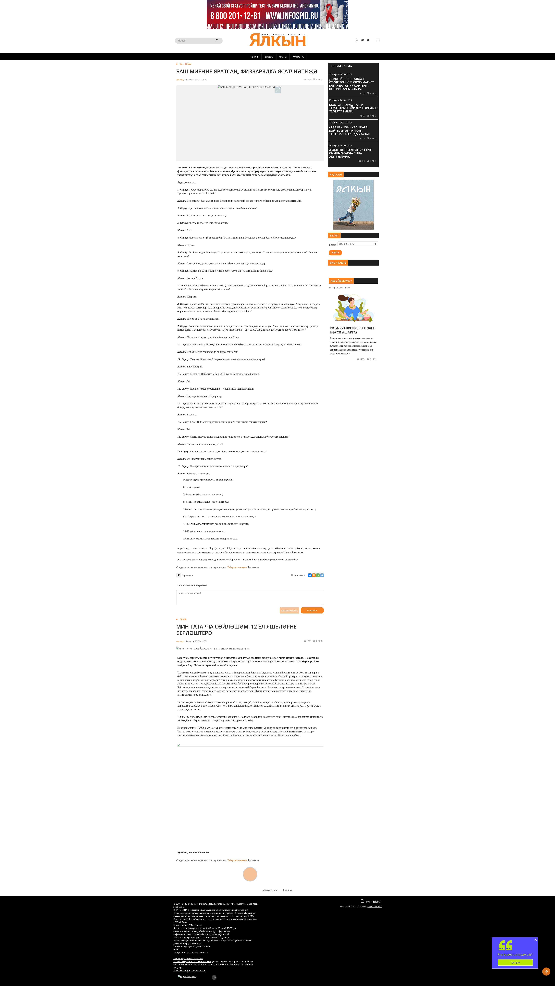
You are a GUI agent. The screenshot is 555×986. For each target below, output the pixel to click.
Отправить (312, 610)
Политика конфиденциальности (189, 970)
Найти (335, 252)
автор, (180, 79)
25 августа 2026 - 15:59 (340, 74)
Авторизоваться (289, 610)
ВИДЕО (268, 57)
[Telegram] (322, 575)
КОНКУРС (298, 57)
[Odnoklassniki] (355, 40)
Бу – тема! (185, 64)
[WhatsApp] (318, 575)
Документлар (270, 890)
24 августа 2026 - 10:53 (340, 145)
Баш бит (287, 890)
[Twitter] (367, 40)
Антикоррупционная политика (188, 958)
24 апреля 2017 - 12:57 (195, 641)
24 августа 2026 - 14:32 (340, 122)
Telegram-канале (237, 567)
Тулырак (515, 962)
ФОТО (282, 57)
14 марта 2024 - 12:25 (339, 287)
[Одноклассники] (314, 575)
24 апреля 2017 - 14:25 (195, 79)
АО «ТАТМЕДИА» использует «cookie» (192, 961)
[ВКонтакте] (310, 575)
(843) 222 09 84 (374, 906)
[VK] (361, 40)
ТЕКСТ (254, 57)
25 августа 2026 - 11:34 (340, 100)
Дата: (332, 244)
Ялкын (183, 619)
